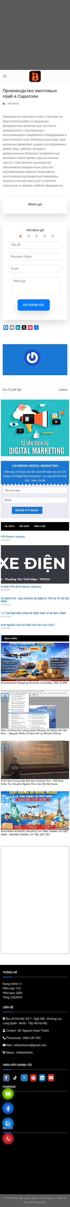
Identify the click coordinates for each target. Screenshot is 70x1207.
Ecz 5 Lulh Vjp (12, 389)
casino (63, 389)
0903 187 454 (32, 1037)
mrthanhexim (24, 1052)
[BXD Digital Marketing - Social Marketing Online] (35, 76)
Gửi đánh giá (33, 305)
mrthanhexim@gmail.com (30, 1045)
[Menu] (5, 76)
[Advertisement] (35, 35)
